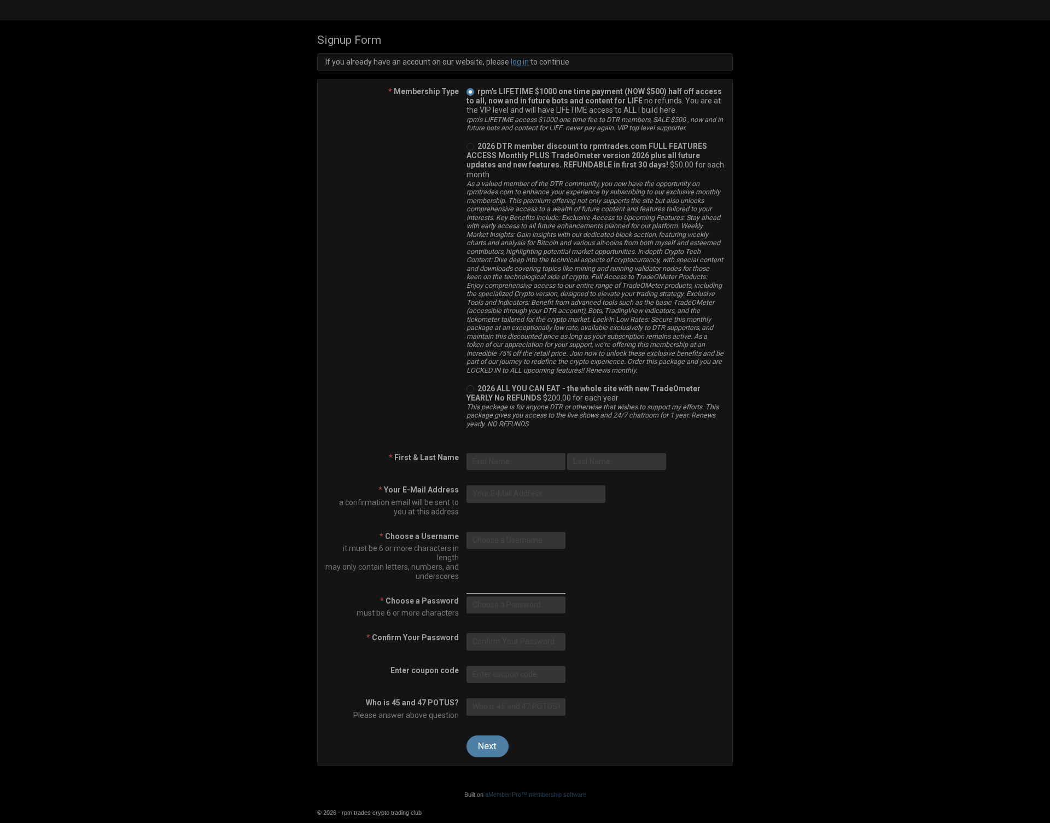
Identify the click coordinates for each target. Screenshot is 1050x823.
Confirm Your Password (412, 637)
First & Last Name (424, 457)
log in (520, 61)
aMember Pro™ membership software (535, 794)
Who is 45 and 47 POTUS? (412, 702)
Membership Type (423, 91)
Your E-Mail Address (418, 489)
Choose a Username (419, 536)
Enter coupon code (424, 670)
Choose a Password (419, 600)
